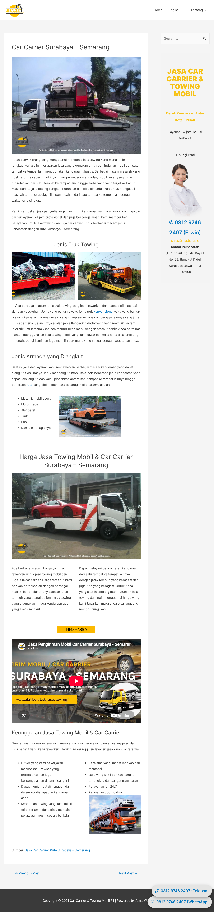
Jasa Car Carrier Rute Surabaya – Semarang (57, 850)
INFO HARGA (76, 629)
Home (158, 10)
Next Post (128, 873)
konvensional (103, 311)
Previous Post (27, 873)
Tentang (197, 10)
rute (30, 385)
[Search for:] (185, 38)
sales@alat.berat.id (185, 241)
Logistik (174, 10)
